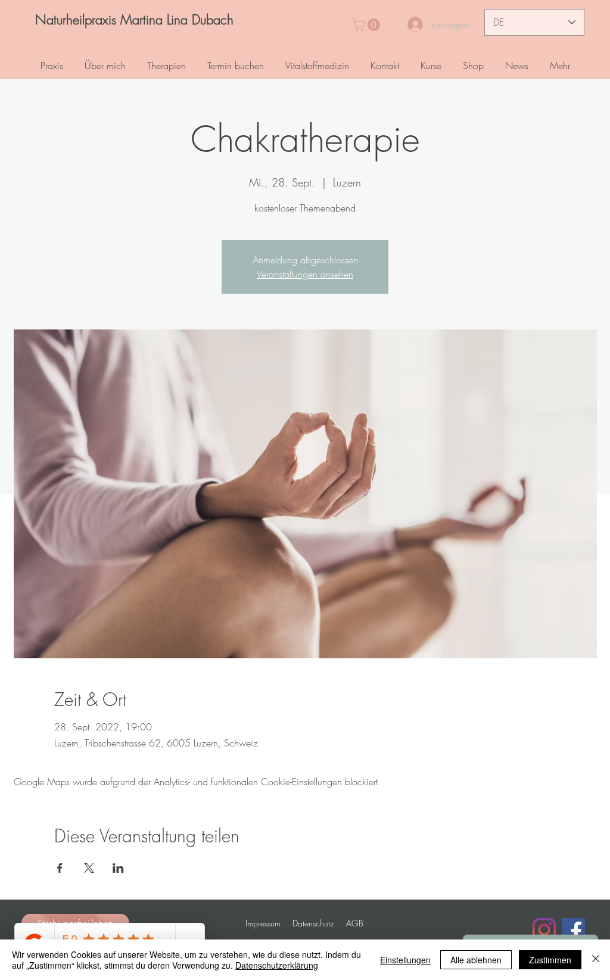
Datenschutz (313, 923)
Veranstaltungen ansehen (305, 274)
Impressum (263, 923)
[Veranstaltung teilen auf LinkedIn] (118, 868)
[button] (367, 24)
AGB (354, 923)
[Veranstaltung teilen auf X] (89, 868)
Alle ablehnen (476, 960)
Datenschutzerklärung (276, 965)
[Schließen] (596, 959)
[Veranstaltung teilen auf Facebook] (60, 868)
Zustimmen (550, 960)
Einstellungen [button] (405, 960)
